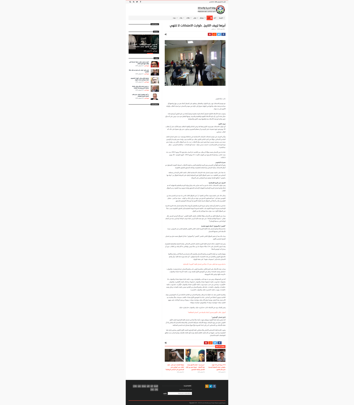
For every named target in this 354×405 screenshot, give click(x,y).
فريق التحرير (154, 51)
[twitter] (219, 34)
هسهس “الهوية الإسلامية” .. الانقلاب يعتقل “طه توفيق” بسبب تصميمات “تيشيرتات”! (144, 46)
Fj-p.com (192, 403)
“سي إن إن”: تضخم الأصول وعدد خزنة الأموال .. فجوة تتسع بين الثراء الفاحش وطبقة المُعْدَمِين (195, 367)
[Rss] (133, 2)
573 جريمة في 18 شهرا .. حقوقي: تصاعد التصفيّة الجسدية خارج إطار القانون (216, 367)
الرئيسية (156, 386)
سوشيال (144, 386)
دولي (139, 386)
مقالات (135, 386)
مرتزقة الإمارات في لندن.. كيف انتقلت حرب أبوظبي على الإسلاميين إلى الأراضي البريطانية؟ (174, 367)
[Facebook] (140, 2)
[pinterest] (210, 34)
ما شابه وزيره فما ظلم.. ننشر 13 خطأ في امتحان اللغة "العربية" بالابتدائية (204, 264)
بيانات (156, 389)
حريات (152, 389)
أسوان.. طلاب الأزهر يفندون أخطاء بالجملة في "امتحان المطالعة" (206, 312)
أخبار (152, 386)
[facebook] (223, 34)
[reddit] (214, 34)
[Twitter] (137, 2)
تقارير (213, 29)
